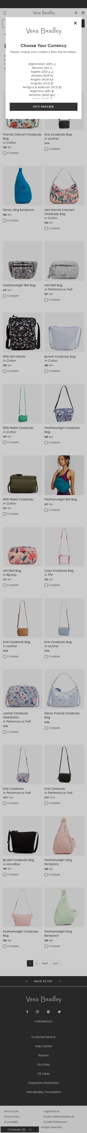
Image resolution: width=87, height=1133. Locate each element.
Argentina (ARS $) (42, 91)
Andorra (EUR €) (42, 75)
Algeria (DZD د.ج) (42, 71)
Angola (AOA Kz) (42, 79)
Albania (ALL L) (42, 67)
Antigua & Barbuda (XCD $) (42, 87)
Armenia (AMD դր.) (42, 95)
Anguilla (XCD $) (42, 83)
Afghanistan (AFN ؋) (42, 64)
